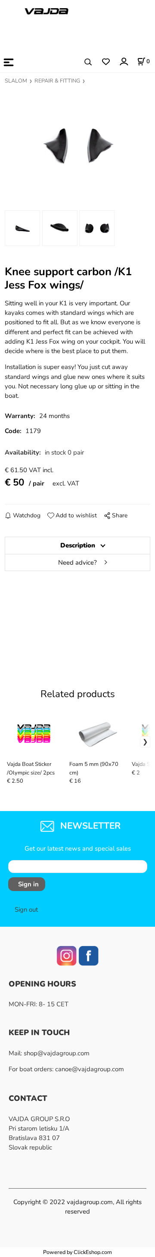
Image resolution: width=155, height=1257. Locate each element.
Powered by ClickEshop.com (77, 1252)
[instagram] (67, 955)
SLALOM (16, 81)
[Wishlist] (106, 62)
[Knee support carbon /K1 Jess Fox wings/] (77, 145)
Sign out (26, 909)
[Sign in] (123, 61)
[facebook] (88, 955)
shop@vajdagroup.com (57, 1053)
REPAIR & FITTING (57, 81)
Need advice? (77, 562)
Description (77, 545)
